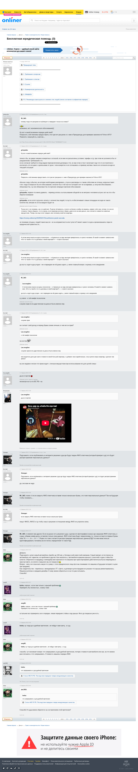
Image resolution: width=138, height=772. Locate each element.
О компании (6, 761)
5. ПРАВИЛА (27, 94)
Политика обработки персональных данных (17, 764)
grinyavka (6, 114)
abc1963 (5, 663)
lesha (4, 550)
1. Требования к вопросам (31, 74)
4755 (67, 57)
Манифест (45, 761)
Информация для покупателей (65, 764)
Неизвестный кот (8, 61)
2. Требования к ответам (31, 79)
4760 (86, 57)
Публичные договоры (81, 761)
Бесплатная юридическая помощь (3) (31, 38)
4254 (62, 57)
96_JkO (5, 146)
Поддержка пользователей (43, 764)
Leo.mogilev (6, 233)
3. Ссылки (26, 84)
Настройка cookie (84, 764)
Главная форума (11, 34)
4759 (82, 57)
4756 (71, 57)
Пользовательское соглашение (62, 761)
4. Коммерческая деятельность (33, 89)
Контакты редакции (19, 761)
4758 (79, 57)
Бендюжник (6, 390)
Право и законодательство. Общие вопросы (37, 34)
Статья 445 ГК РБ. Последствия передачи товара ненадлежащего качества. (48, 676)
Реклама (31, 761)
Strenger (5, 452)
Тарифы (38, 761)
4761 (90, 57)
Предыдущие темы (29, 65)
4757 (75, 57)
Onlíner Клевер (94, 12)
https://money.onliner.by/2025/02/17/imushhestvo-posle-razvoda (42, 218)
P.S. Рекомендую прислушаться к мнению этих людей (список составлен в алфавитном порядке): (55, 99)
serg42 (5, 582)
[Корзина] (134, 20)
